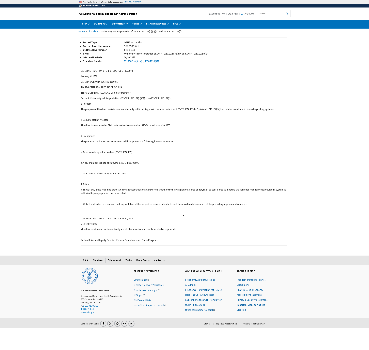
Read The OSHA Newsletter (199, 294)
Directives (93, 31)
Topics (136, 23)
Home (81, 31)
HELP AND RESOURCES (156, 23)
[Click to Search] (286, 13)
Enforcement (119, 23)
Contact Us (214, 14)
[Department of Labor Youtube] (124, 324)
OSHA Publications (195, 304)
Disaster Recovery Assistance (149, 285)
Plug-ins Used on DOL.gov (250, 289)
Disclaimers (243, 284)
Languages (249, 14)
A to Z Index (233, 14)
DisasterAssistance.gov (145, 290)
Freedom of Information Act (251, 279)
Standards (99, 23)
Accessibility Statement (249, 294)
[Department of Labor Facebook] (103, 324)
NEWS (176, 23)
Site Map (241, 309)
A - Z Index (190, 284)
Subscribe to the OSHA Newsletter (203, 299)
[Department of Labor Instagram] (117, 324)
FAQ (223, 14)
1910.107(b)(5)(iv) (133, 61)
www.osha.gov (87, 312)
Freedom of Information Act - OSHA (203, 289)
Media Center (143, 260)
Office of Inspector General (199, 309)
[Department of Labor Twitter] (110, 324)
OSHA (84, 23)
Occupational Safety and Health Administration (108, 13)
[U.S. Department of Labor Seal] (89, 275)
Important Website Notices (251, 304)
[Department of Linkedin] (131, 324)
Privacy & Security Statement (252, 299)
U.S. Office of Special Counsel (149, 305)
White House (140, 279)
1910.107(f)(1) (152, 61)
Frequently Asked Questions (200, 279)
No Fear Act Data (142, 300)
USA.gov (138, 295)
